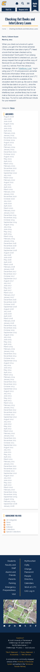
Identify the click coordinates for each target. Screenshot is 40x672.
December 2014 (10, 354)
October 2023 (9, 154)
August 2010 (9, 476)
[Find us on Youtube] (20, 626)
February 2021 (9, 192)
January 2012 (9, 436)
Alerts (8, 525)
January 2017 (9, 297)
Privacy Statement (27, 652)
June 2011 (7, 452)
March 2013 (8, 403)
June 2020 (8, 203)
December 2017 (10, 272)
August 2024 (9, 143)
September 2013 (10, 389)
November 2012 (10, 412)
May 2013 (7, 398)
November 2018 (10, 246)
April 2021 (7, 187)
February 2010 (9, 490)
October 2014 (9, 358)
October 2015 (9, 330)
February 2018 (9, 267)
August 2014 (9, 363)
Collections (10, 529)
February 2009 (9, 501)
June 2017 (8, 286)
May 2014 (7, 370)
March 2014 (8, 375)
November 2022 (10, 168)
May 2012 (7, 426)
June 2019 (8, 229)
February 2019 (9, 239)
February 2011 (9, 462)
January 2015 (9, 351)
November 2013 (10, 384)
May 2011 (7, 455)
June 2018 (8, 257)
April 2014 (8, 372)
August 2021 (9, 182)
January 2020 (9, 213)
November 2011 (10, 440)
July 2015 (7, 337)
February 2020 (9, 211)
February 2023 (9, 166)
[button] (23, 3)
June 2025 (8, 128)
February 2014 (9, 377)
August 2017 (9, 281)
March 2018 (8, 264)
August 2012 (9, 419)
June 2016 (8, 314)
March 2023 (8, 164)
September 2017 (10, 279)
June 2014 (8, 368)
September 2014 (10, 361)
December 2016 (10, 300)
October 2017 (9, 276)
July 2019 (7, 227)
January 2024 (9, 150)
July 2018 (7, 255)
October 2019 (9, 220)
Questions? (20, 638)
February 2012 (9, 433)
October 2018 (9, 248)
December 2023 (10, 152)
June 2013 (8, 396)
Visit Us (8, 9)
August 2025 (9, 124)
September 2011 (10, 445)
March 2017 (8, 293)
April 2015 (7, 344)
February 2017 (9, 295)
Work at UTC (30, 587)
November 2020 (10, 196)
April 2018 (8, 262)
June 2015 (8, 340)
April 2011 (7, 457)
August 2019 (9, 225)
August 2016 (9, 309)
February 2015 (9, 349)
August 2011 (8, 447)
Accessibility (14, 654)
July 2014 (7, 365)
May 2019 (7, 232)
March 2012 (8, 431)
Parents (12, 579)
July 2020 (7, 201)
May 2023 (8, 159)
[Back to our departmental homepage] (4, 626)
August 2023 (9, 157)
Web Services (26, 654)
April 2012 (7, 429)
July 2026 (7, 119)
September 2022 (10, 173)
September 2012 (10, 417)
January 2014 (9, 379)
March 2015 (8, 347)
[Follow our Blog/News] (9, 626)
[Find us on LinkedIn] (15, 626)
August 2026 (9, 117)
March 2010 (8, 487)
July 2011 (7, 450)
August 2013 (9, 391)
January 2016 (9, 323)
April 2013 (7, 401)
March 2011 (8, 459)
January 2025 (9, 135)
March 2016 (8, 318)
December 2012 (10, 410)
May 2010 (7, 483)
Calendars (29, 583)
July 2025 (7, 126)
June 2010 (8, 480)
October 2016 (9, 304)
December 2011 (10, 438)
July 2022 (7, 175)
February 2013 (9, 405)
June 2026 (8, 121)
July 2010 (7, 478)
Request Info (23, 9)
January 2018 (9, 269)
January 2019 (9, 241)
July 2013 (7, 394)
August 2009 (9, 499)
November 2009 (10, 494)
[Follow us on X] (25, 626)
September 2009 (10, 497)
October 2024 (9, 140)
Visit (14, 594)
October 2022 (9, 171)
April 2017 (7, 290)
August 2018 (9, 253)
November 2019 (10, 218)
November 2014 (10, 356)
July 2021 (7, 185)
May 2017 (7, 288)
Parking (12, 583)
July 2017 (7, 283)
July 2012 (7, 422)
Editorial (9, 527)
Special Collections (13, 532)
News (12, 108)
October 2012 (9, 415)
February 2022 (9, 180)
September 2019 (10, 222)
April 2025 (8, 131)
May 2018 (7, 260)
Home (4, 29)
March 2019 (8, 236)
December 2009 (10, 492)
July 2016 (7, 311)
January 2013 (9, 408)
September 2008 (10, 504)
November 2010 (10, 469)
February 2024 (9, 147)
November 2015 (10, 328)
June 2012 (8, 424)
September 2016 (10, 307)
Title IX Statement (12, 652)
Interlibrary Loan (25, 68)
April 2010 (8, 485)
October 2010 (9, 471)
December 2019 (10, 215)
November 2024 (10, 138)
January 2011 (9, 464)
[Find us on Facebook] (35, 626)
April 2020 (8, 206)
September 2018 (10, 250)
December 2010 (10, 466)
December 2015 (10, 325)
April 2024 (8, 145)
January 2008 (9, 506)
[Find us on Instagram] (30, 626)
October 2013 (9, 386)
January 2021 (9, 194)
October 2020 (9, 199)
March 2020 (8, 208)
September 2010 (10, 473)
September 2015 (10, 333)
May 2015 (7, 342)
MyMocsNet (30, 561)
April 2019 (8, 234)
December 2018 (10, 243)
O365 (26, 565)
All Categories (11, 520)
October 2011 (9, 443)
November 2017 (10, 274)
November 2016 (10, 302)
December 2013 (10, 382)
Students (11, 561)
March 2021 (8, 189)
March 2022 (8, 178)
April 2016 (8, 316)
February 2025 (9, 133)
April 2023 (8, 161)
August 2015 (9, 335)
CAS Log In (29, 591)
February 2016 (9, 321)
